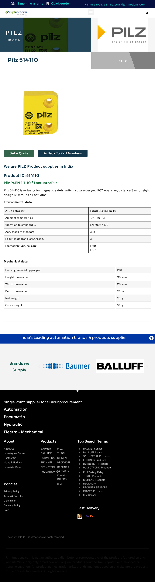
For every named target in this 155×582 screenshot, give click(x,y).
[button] (95, 4)
